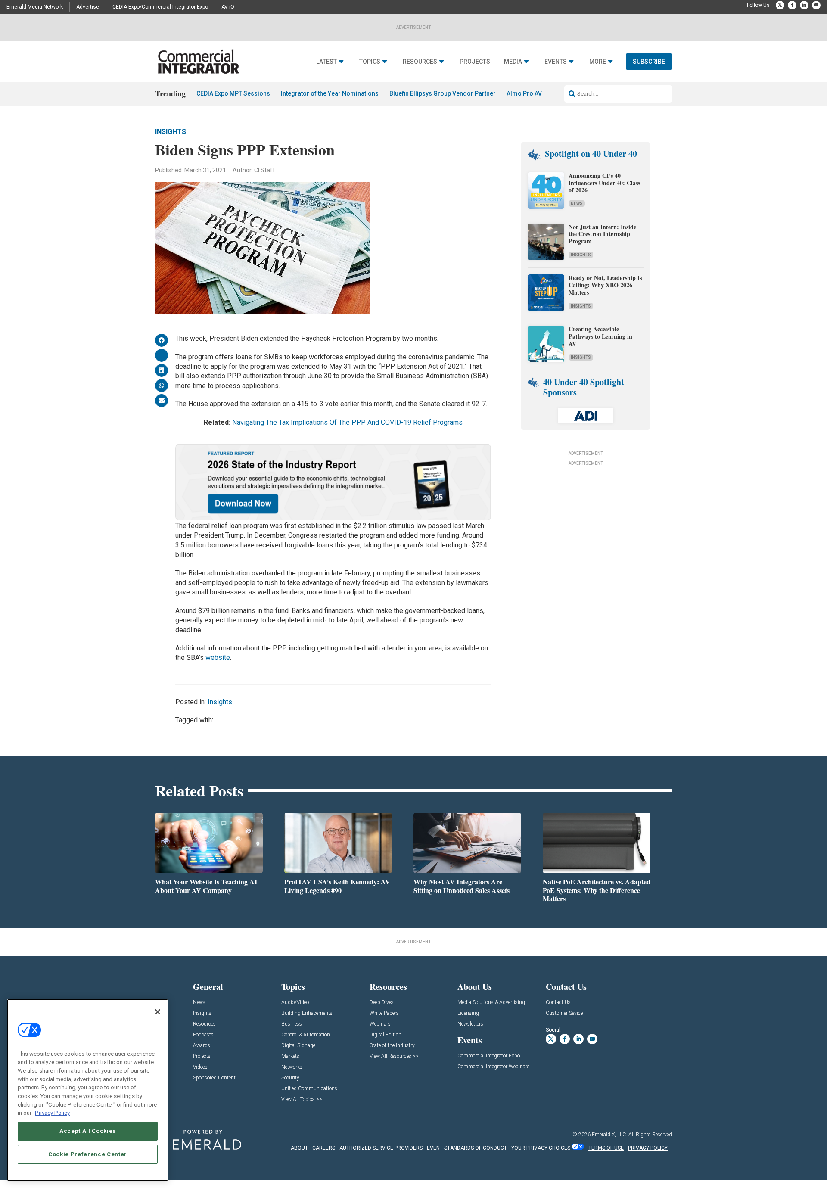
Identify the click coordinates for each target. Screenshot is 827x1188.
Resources (420, 62)
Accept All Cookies (87, 1131)
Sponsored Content (214, 1078)
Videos (200, 1067)
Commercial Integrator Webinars (493, 1067)
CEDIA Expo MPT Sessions (233, 93)
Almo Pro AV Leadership (541, 93)
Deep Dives (382, 1002)
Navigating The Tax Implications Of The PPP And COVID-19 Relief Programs (347, 422)
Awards (201, 1045)
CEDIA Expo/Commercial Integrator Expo (160, 6)
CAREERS (323, 1148)
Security (290, 1078)
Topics (369, 62)
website (217, 657)
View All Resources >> (394, 1056)
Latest (326, 62)
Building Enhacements (307, 1013)
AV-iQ (227, 6)
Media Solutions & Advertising (491, 1002)
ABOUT (299, 1148)
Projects (475, 62)
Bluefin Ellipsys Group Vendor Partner (442, 93)
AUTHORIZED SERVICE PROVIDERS (381, 1148)
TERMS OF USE (606, 1148)
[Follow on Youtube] (816, 5)
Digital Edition (385, 1035)
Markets (290, 1056)
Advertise (87, 6)
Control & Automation (305, 1035)
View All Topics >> (301, 1099)
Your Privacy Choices (540, 1148)
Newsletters (470, 1024)
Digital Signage (298, 1045)
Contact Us (558, 1002)
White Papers (384, 1013)
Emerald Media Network (34, 6)
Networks (291, 1067)
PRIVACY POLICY (648, 1148)
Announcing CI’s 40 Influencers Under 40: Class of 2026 (604, 183)
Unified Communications (309, 1089)
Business (291, 1024)
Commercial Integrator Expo (488, 1056)
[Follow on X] (780, 5)
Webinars (380, 1024)
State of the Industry (392, 1045)
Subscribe (649, 61)
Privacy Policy (52, 1113)
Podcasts (203, 1035)
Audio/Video (295, 1002)
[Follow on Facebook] (792, 5)
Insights (170, 132)
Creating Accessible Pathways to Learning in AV (600, 336)
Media (513, 62)
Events (555, 62)
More (597, 62)
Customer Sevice (564, 1013)
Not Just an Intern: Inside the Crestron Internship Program (602, 234)
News (577, 203)
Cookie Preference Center (87, 1154)
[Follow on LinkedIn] (804, 5)
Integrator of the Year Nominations (330, 93)
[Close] (157, 1011)
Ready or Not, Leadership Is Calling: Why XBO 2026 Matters (605, 285)
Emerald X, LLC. (609, 1135)
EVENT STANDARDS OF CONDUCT (467, 1148)
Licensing (468, 1013)
